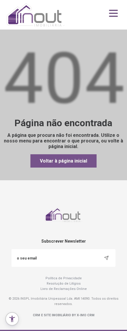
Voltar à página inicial (63, 161)
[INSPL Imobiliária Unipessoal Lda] (36, 15)
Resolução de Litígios (64, 283)
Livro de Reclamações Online (63, 289)
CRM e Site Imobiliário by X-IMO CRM (64, 315)
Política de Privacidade (63, 278)
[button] (12, 319)
